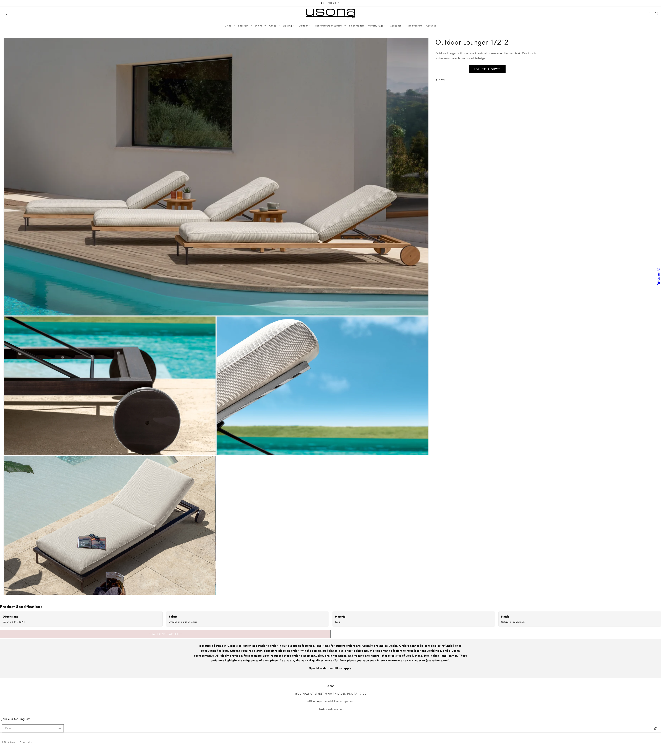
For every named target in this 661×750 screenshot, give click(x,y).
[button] (5, 13)
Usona (13, 742)
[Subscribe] (60, 728)
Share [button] (442, 79)
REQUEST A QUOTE (487, 69)
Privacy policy (26, 742)
